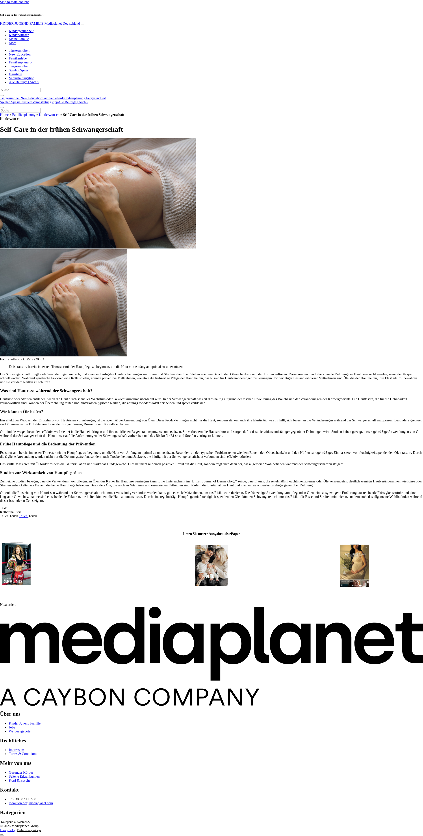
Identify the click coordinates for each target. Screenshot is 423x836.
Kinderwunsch (19, 35)
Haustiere (15, 74)
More (12, 43)
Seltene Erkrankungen (24, 776)
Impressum (16, 750)
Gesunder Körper (21, 772)
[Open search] (2, 95)
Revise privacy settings (29, 830)
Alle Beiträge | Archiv (24, 82)
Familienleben (18, 58)
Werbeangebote (19, 731)
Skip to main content (14, 2)
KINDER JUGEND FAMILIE (40, 23)
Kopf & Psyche (19, 780)
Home (4, 115)
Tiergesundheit (19, 50)
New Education (20, 54)
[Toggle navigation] (82, 24)
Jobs (12, 727)
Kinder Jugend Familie (25, 723)
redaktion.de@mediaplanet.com (31, 803)
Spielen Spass (18, 70)
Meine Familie (19, 39)
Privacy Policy (7, 830)
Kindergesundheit (21, 31)
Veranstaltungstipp (21, 78)
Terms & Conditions (23, 754)
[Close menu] (2, 107)
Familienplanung (20, 62)
